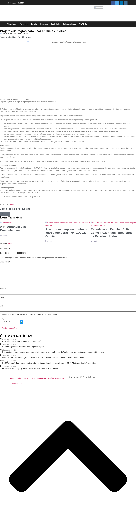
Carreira (34, 24)
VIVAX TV (83, 24)
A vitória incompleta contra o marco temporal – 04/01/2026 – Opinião (67, 233)
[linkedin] (121, 3)
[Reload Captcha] (21, 322)
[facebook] (113, 3)
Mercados (24, 24)
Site (1, 306)
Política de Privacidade (26, 378)
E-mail (3, 297)
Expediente (41, 378)
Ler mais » (4, 235)
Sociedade (55, 24)
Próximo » (11, 243)
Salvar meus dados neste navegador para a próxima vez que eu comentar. (30, 314)
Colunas (5, 214)
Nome (3, 289)
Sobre (12, 378)
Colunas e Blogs (69, 24)
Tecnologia (11, 24)
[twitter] (117, 3)
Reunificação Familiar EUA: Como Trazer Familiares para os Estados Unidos (111, 233)
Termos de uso (16, 384)
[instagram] (126, 3)
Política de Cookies (56, 378)
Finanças (44, 24)
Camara (11, 204)
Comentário (5, 262)
